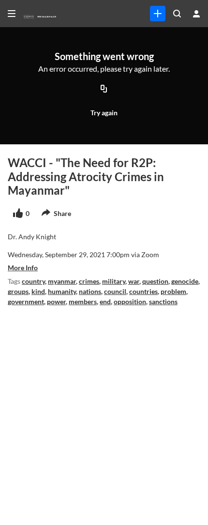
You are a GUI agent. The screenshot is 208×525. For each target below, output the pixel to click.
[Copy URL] (104, 89)
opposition (130, 301)
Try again (104, 112)
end (105, 301)
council (115, 291)
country (33, 281)
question (155, 281)
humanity (62, 291)
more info (23, 267)
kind (38, 291)
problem (173, 291)
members (83, 301)
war (133, 281)
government (26, 301)
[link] (157, 13)
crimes (89, 281)
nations (90, 291)
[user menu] (196, 13)
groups (18, 291)
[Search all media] (177, 13)
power (56, 301)
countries (143, 291)
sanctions (163, 301)
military (113, 281)
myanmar (62, 281)
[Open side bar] (11, 13)
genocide (184, 281)
